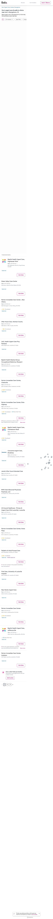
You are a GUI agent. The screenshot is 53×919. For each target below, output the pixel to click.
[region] (39, 462)
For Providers (33, 2)
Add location (10, 678)
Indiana (12, 7)
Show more (22, 422)
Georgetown (17, 7)
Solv (3, 7)
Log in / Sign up (46, 2)
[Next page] (12, 684)
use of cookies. (34, 914)
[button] (41, 457)
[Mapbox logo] (30, 917)
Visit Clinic (21, 275)
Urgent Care (7, 7)
